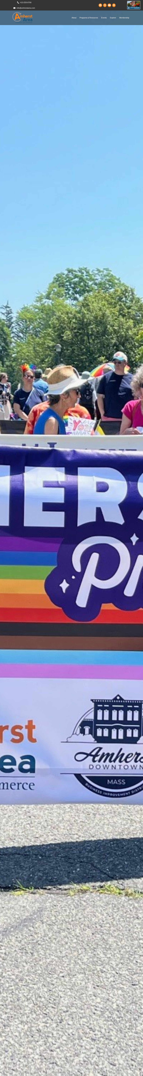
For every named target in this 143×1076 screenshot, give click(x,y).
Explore (113, 18)
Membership (124, 18)
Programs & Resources (89, 18)
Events (104, 18)
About (74, 18)
